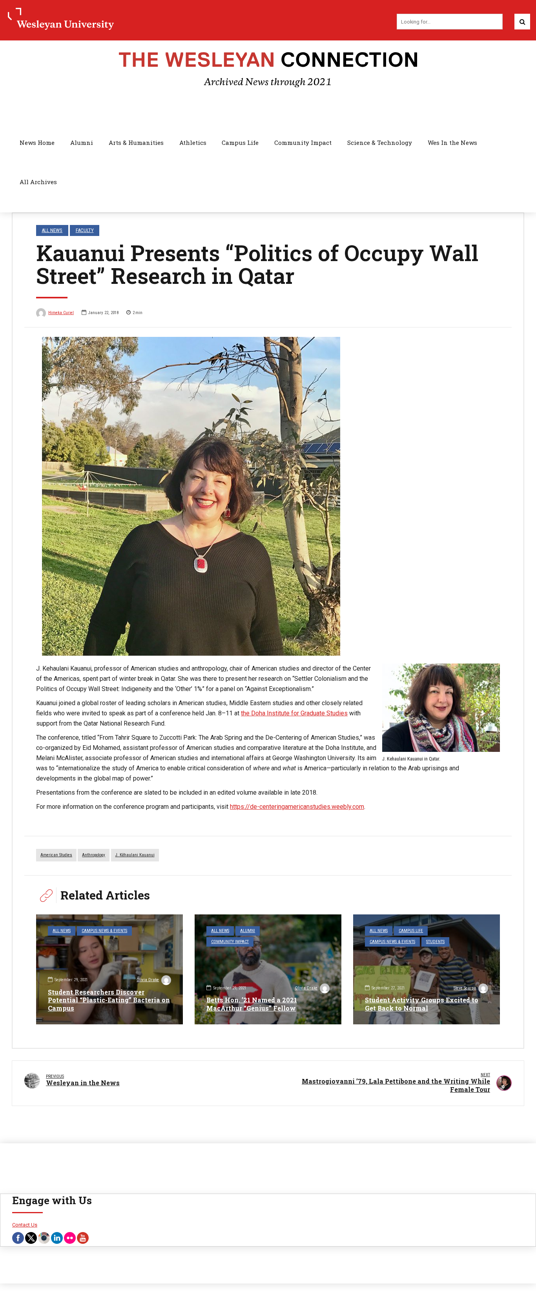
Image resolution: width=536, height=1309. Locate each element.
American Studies (56, 854)
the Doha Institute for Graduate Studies (294, 713)
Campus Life (240, 142)
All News (52, 230)
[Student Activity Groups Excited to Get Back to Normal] (426, 969)
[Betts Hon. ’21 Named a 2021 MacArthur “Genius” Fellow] (268, 969)
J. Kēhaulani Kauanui (135, 854)
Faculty (85, 230)
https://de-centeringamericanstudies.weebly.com (297, 806)
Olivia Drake (148, 979)
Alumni (81, 142)
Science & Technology (379, 142)
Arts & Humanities (136, 142)
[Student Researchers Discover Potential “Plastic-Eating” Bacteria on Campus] (109, 969)
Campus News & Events (104, 930)
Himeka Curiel (61, 312)
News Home (37, 142)
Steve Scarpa (465, 988)
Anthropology (93, 854)
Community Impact (303, 142)
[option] (268, 496)
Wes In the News (452, 142)
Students (435, 941)
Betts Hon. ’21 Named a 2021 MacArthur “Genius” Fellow (251, 1004)
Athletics (192, 142)
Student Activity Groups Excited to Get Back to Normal (421, 1004)
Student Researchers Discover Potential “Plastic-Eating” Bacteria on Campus (109, 1000)
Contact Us (24, 1225)
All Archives (38, 182)
